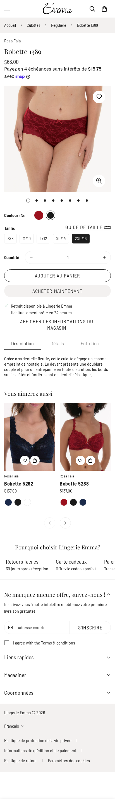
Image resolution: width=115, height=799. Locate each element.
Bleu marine (8, 502)
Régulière (58, 25)
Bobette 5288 (74, 484)
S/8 (12, 239)
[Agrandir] (99, 181)
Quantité (11, 257)
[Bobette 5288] (85, 437)
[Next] (65, 522)
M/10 (28, 239)
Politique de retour (20, 760)
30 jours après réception (27, 568)
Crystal (27, 502)
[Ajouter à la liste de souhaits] (99, 97)
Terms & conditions (58, 642)
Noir (50, 215)
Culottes (33, 25)
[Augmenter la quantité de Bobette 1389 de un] (104, 257)
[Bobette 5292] (29, 437)
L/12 (45, 239)
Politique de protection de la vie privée (37, 740)
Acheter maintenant (57, 291)
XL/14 (62, 239)
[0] (104, 9)
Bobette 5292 (18, 484)
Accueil (10, 25)
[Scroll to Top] (105, 769)
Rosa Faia (12, 40)
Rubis (38, 215)
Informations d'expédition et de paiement (40, 750)
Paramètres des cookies (69, 760)
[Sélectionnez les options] (35, 460)
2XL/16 (82, 239)
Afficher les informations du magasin (56, 324)
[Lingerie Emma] (57, 9)
